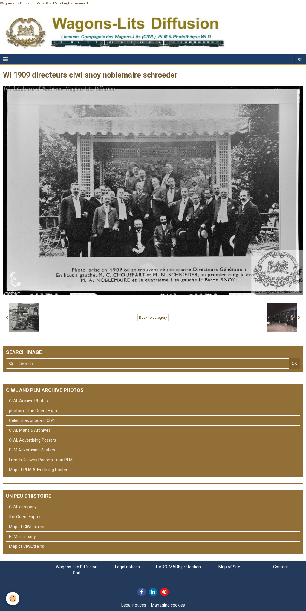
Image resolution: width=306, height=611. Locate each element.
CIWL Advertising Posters (32, 440)
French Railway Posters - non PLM (41, 459)
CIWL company (23, 507)
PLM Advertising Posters (32, 450)
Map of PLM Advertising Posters (39, 469)
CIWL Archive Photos (28, 400)
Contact (280, 566)
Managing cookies (168, 605)
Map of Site (229, 566)
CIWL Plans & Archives (30, 430)
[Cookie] (12, 598)
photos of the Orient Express (36, 410)
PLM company (22, 536)
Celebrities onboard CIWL (32, 420)
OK (294, 363)
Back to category (153, 317)
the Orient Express (26, 516)
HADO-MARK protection (178, 566)
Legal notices (127, 566)
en (300, 59)
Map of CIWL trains (26, 526)
